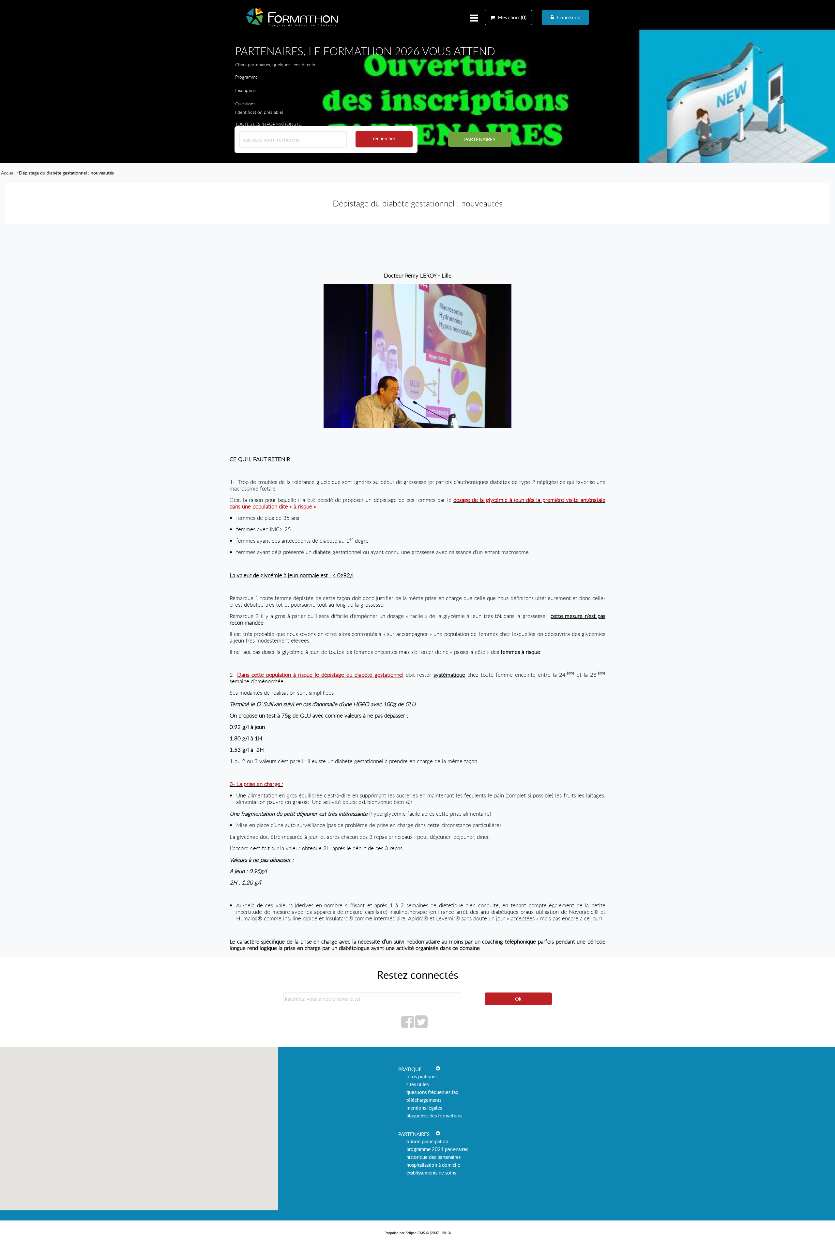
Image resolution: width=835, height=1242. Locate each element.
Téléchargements (423, 1100)
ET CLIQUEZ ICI (251, 99)
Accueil (8, 173)
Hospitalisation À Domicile (433, 1164)
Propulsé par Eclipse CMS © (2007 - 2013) (418, 1232)
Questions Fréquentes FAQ (432, 1092)
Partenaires (479, 139)
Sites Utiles (417, 1084)
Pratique (410, 1069)
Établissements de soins (431, 1172)
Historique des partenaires (433, 1157)
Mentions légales (424, 1107)
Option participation (427, 1141)
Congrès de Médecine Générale (292, 27)
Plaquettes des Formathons (434, 1115)
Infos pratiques (421, 1076)
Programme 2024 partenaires (437, 1149)
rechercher (384, 138)
